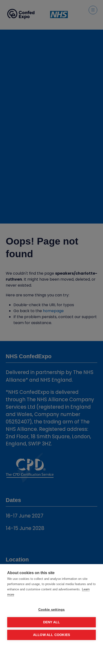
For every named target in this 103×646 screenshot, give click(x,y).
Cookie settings (51, 609)
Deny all (51, 622)
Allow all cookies (51, 635)
